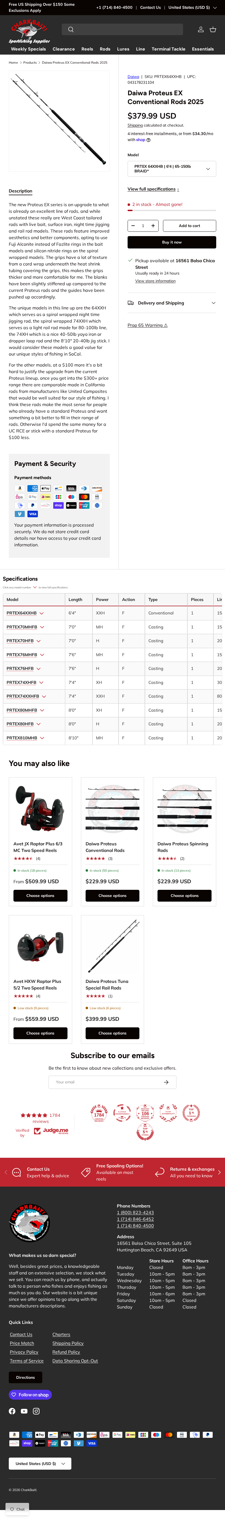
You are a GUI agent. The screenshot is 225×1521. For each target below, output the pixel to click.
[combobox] (122, 29)
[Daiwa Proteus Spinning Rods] (185, 809)
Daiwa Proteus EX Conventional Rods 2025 (74, 62)
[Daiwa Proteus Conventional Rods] (113, 809)
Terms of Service (27, 1360)
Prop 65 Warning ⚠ (148, 325)
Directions (25, 1377)
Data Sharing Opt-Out (75, 1360)
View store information (155, 280)
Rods (105, 49)
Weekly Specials (28, 49)
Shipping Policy (68, 1343)
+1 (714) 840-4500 (114, 7)
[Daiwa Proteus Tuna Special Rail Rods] (113, 947)
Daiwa (133, 76)
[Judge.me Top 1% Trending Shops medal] (191, 1113)
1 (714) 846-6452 (135, 1219)
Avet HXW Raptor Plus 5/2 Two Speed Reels (37, 984)
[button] (213, 29)
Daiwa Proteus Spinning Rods (183, 847)
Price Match (22, 1343)
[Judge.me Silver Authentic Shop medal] (168, 1113)
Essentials (203, 49)
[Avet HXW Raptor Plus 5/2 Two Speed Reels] (40, 947)
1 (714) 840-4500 (135, 1225)
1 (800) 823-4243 (135, 1212)
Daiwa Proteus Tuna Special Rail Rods (107, 984)
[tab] (20, 191)
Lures (123, 49)
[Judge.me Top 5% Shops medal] (145, 1132)
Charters (61, 1334)
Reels (87, 49)
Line (140, 49)
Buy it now (172, 242)
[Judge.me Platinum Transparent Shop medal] (122, 1113)
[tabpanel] (59, 321)
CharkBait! (28, 1490)
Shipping (135, 125)
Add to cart (189, 225)
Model (133, 154)
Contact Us (150, 7)
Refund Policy (66, 1352)
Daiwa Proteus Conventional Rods (105, 847)
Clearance (64, 49)
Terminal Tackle (168, 49)
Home (13, 62)
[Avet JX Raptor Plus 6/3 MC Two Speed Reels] (40, 809)
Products (30, 62)
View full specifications (153, 189)
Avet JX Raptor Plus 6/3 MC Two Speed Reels (38, 847)
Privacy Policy (24, 1352)
